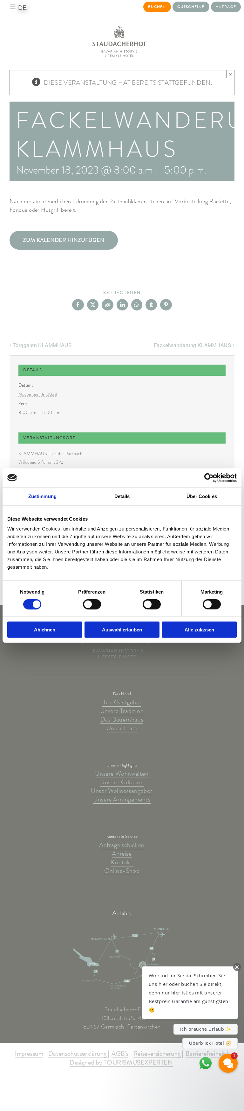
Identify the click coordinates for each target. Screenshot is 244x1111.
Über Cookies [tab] (201, 496)
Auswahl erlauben (122, 629)
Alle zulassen (199, 629)
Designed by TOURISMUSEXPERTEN (121, 1062)
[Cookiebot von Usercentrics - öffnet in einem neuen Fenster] (209, 477)
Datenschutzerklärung (77, 1054)
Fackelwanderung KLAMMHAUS (192, 345)
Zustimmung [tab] (42, 496)
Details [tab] (122, 496)
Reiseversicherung (157, 1054)
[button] (190, 992)
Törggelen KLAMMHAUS (42, 345)
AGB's (120, 1054)
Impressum (29, 1054)
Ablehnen (44, 629)
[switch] (92, 604)
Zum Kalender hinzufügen (64, 240)
